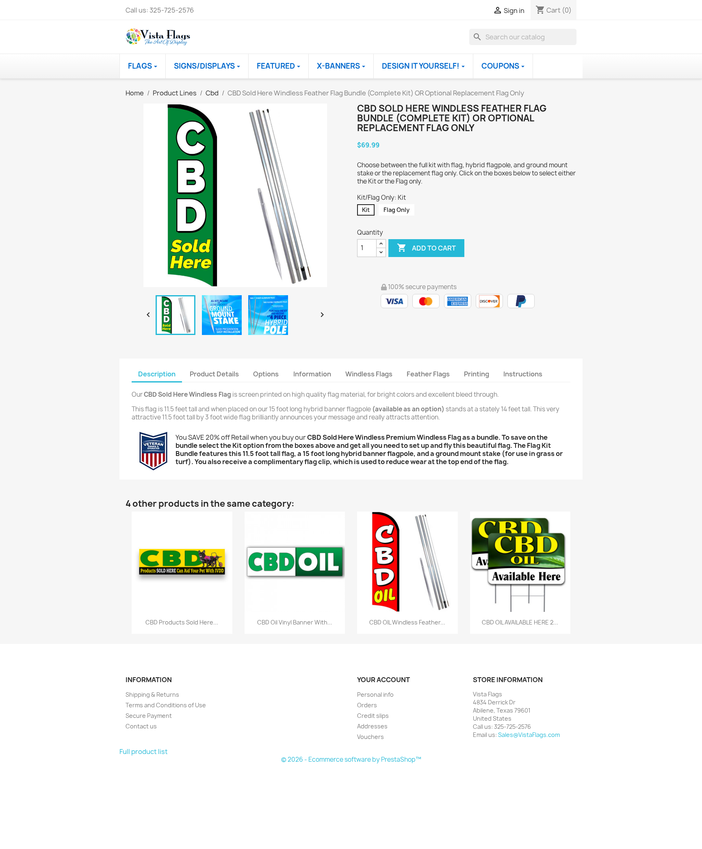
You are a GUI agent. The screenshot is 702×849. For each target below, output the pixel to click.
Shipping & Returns (152, 694)
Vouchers (370, 737)
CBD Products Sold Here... (181, 622)
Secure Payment (149, 715)
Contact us (141, 726)
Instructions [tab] (522, 373)
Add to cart (426, 248)
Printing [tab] (476, 373)
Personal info (375, 694)
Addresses (372, 726)
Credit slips (373, 715)
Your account (383, 679)
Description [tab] (157, 373)
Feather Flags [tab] (428, 373)
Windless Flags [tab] (368, 373)
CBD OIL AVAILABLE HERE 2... (520, 622)
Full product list (143, 751)
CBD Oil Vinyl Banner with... (294, 622)
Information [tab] (312, 373)
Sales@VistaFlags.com (529, 735)
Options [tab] (266, 373)
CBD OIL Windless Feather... (407, 622)
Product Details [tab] (214, 373)
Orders (367, 705)
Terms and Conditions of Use (166, 705)
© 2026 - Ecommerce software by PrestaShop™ (351, 759)
